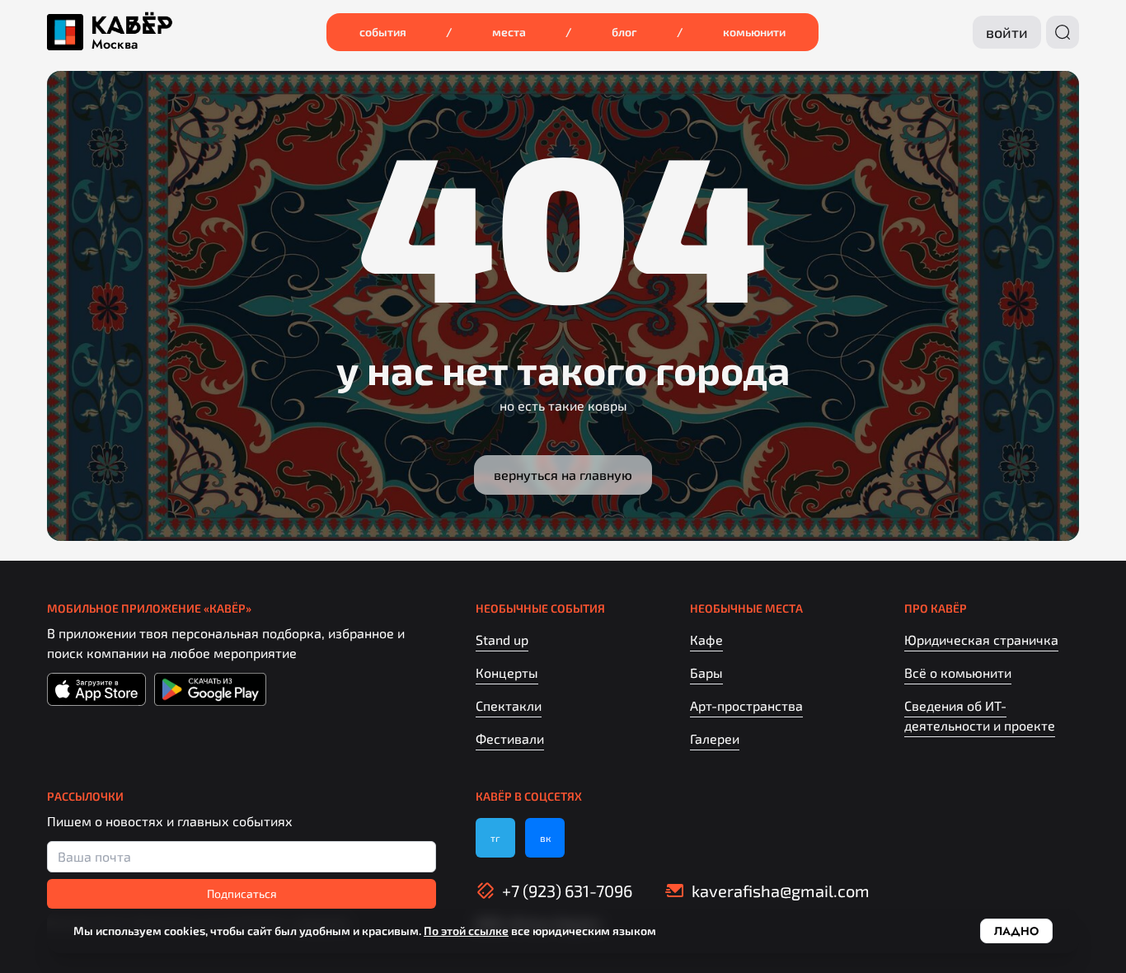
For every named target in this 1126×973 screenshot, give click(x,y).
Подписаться (242, 893)
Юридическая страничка (981, 639)
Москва (114, 44)
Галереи (714, 738)
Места (509, 32)
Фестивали (510, 738)
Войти (1007, 32)
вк (545, 838)
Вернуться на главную (563, 474)
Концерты (507, 672)
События (382, 32)
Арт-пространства (746, 705)
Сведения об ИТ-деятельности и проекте (979, 715)
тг (495, 838)
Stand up (502, 639)
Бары (706, 672)
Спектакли (509, 705)
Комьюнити (754, 32)
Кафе (706, 639)
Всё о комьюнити (957, 672)
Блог (624, 32)
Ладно (1016, 931)
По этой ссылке (466, 931)
